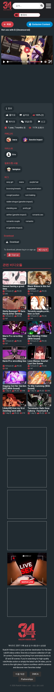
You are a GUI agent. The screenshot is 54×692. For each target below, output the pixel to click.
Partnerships (27, 679)
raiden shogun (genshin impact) (19, 202)
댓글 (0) (28, 121)
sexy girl (9, 182)
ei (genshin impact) (14, 228)
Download (14, 242)
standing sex (11, 208)
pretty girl (27, 208)
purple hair (34, 182)
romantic (29, 221)
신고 (43, 121)
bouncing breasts (13, 189)
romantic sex (37, 215)
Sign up (15, 255)
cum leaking (30, 195)
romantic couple (13, 221)
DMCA (35, 674)
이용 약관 (19, 674)
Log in (44, 249)
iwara (21, 182)
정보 (10, 108)
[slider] (13, 62)
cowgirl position (12, 195)
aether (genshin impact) (16, 215)
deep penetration (34, 189)
